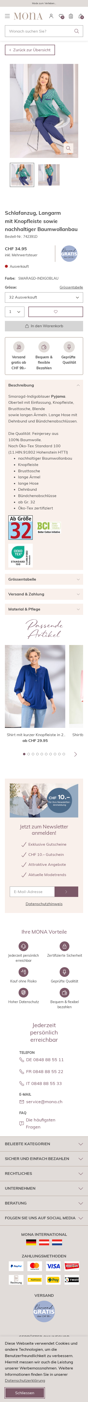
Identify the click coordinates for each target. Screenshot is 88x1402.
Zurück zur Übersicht (32, 49)
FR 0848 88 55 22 (44, 1071)
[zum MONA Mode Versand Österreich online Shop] (44, 1242)
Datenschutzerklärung (25, 1380)
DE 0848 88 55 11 (45, 1059)
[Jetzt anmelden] (66, 891)
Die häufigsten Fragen (40, 1123)
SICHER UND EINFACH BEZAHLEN (37, 1158)
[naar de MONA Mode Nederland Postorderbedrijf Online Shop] (57, 1242)
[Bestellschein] (70, 16)
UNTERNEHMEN (20, 1188)
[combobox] (44, 31)
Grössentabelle (71, 287)
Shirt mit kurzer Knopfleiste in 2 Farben (35, 735)
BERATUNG (16, 1203)
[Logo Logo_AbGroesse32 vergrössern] (20, 527)
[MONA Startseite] (28, 16)
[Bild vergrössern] (68, 148)
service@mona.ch (44, 1101)
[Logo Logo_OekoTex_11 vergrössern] (20, 556)
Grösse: (11, 287)
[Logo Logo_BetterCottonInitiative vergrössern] (49, 527)
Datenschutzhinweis (44, 903)
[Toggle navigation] (7, 16)
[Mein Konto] (51, 16)
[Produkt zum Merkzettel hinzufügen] (55, 312)
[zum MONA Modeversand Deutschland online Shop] (31, 1242)
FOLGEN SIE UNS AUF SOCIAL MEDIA (40, 1217)
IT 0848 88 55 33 (44, 1083)
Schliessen (24, 1392)
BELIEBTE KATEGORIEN (27, 1143)
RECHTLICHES (18, 1173)
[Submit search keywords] (76, 31)
